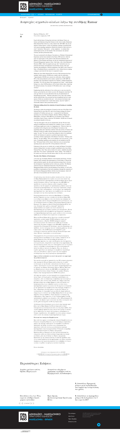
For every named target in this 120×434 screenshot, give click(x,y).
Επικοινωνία (72, 421)
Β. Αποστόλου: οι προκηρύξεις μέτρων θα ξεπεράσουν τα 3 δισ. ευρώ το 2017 (87, 398)
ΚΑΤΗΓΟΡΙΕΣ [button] (26, 14)
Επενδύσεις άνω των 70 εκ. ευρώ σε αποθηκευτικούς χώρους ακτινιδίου (30, 398)
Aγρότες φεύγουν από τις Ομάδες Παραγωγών (30, 370)
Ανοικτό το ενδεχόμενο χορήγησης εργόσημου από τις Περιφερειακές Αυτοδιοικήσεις (60, 371)
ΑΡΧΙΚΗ (41, 14)
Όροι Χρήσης (72, 419)
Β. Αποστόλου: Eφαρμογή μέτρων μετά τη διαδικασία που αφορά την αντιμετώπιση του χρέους (86, 386)
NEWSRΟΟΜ (50, 14)
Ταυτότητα (72, 413)
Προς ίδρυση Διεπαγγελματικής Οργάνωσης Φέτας (60, 398)
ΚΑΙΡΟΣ (59, 14)
